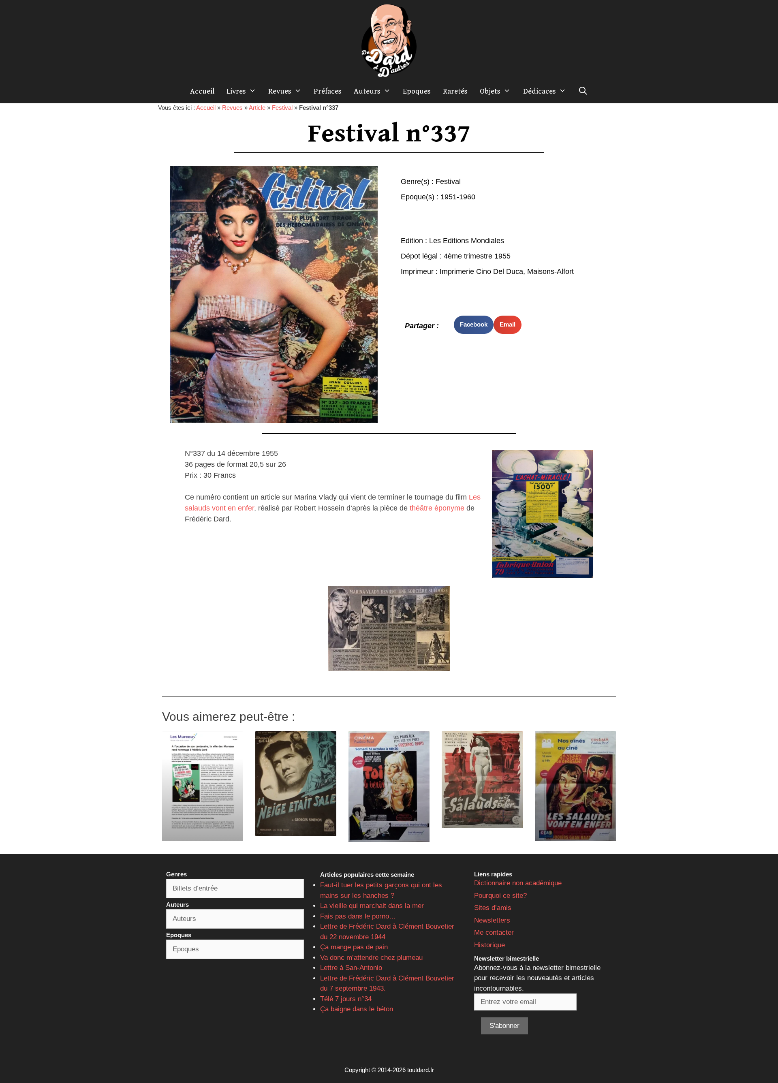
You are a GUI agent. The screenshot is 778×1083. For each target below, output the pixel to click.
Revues (279, 91)
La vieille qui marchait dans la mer (372, 906)
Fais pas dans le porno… (358, 916)
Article (257, 107)
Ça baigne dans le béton (356, 1009)
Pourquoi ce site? (500, 895)
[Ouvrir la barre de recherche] (583, 91)
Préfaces (328, 91)
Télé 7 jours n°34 (346, 999)
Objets (490, 91)
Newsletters (492, 920)
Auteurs (367, 91)
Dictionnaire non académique (518, 883)
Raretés (455, 91)
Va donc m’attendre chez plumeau (371, 957)
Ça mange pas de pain (354, 947)
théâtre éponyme (438, 508)
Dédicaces (539, 91)
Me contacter (494, 932)
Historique (489, 945)
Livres (236, 91)
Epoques (417, 91)
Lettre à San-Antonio (351, 968)
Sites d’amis (492, 908)
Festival (282, 107)
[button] (474, 325)
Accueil (202, 91)
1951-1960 (457, 197)
